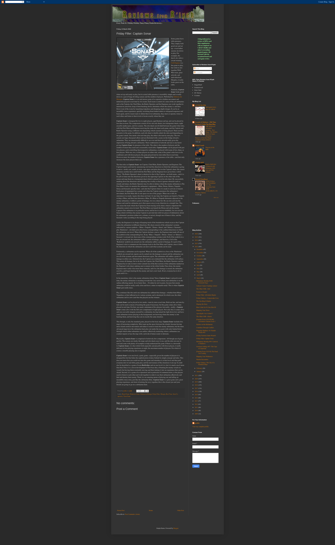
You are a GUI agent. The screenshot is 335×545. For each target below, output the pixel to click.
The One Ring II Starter (203, 301)
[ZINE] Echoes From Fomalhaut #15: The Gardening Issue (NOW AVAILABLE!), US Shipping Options (206, 187)
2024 (196, 240)
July (198, 265)
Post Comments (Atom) (132, 514)
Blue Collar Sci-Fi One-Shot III (206, 307)
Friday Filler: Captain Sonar (205, 338)
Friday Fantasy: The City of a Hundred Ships (205, 363)
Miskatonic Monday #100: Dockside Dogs (204, 282)
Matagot (163, 394)
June (198, 268)
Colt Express (175, 63)
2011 (196, 407)
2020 (196, 379)
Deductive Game (135, 394)
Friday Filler (156, 394)
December (200, 249)
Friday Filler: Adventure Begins (206, 295)
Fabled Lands (199, 145)
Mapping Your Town (202, 310)
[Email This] (137, 391)
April (198, 275)
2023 (196, 243)
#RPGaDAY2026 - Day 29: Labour (211, 108)
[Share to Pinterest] (147, 391)
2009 (196, 414)
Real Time (169, 394)
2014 (196, 398)
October (199, 256)
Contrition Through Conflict (205, 327)
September (200, 259)
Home (151, 510)
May (198, 272)
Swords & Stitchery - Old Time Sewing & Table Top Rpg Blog (205, 123)
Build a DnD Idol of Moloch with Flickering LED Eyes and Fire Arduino (210, 168)
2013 (196, 401)
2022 (196, 246)
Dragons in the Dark (209, 148)
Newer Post (120, 510)
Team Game (127, 396)
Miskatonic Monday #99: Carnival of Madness (207, 342)
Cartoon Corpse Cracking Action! (206, 286)
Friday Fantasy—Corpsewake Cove (207, 298)
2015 (196, 394)
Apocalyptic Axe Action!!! (204, 313)
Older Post (180, 510)
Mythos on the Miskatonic (204, 324)
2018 (196, 385)
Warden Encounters (202, 359)
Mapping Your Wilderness (204, 356)
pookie (197, 423)
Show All (216, 197)
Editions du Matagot (146, 394)
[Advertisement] (150, 488)
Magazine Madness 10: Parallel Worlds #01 (206, 331)
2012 (196, 404)
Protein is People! (201, 292)
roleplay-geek (199, 162)
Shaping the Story (201, 304)
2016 (196, 391)
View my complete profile (200, 426)
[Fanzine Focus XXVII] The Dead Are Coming (207, 352)
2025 (196, 237)
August (199, 262)
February (200, 368)
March (199, 278)
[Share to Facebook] (145, 391)
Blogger (175, 528)
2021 (196, 375)
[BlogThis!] (140, 391)
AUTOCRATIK (200, 105)
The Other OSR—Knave (204, 316)
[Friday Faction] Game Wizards (206, 335)
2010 (196, 410)
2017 (196, 388)
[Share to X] (142, 391)
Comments (198, 72)
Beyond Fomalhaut (201, 179)
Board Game (125, 394)
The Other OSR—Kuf (203, 289)
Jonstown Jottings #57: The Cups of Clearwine (206, 347)
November (200, 252)
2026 (196, 234)
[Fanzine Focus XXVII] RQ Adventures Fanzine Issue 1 (206, 320)
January (199, 371)
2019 (196, 382)
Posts (197, 68)
